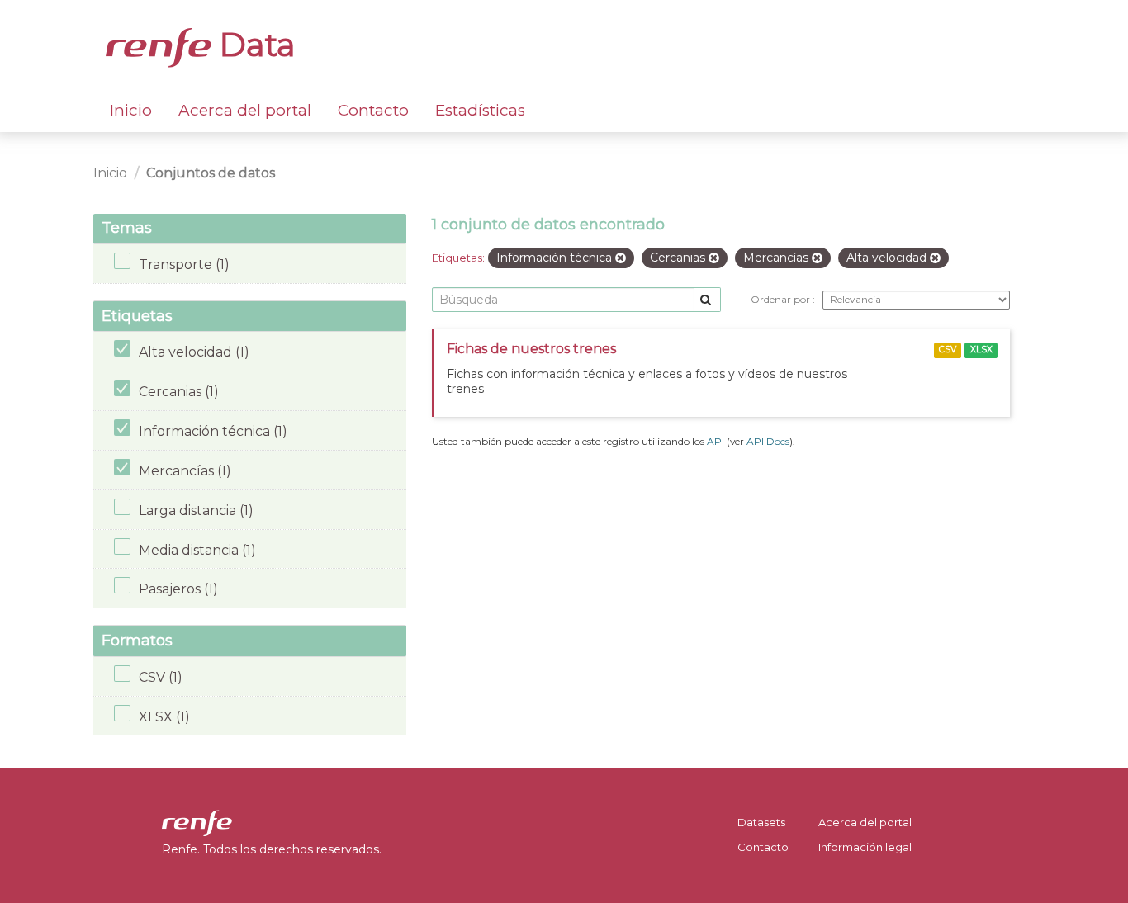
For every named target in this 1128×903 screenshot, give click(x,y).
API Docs (767, 441)
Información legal (865, 846)
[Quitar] (620, 258)
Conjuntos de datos (210, 173)
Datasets (761, 822)
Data (253, 44)
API (715, 441)
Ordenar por (782, 299)
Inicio (131, 110)
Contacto (373, 110)
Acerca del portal (244, 110)
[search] (707, 300)
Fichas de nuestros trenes (531, 349)
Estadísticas (480, 110)
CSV (947, 349)
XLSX (981, 349)
